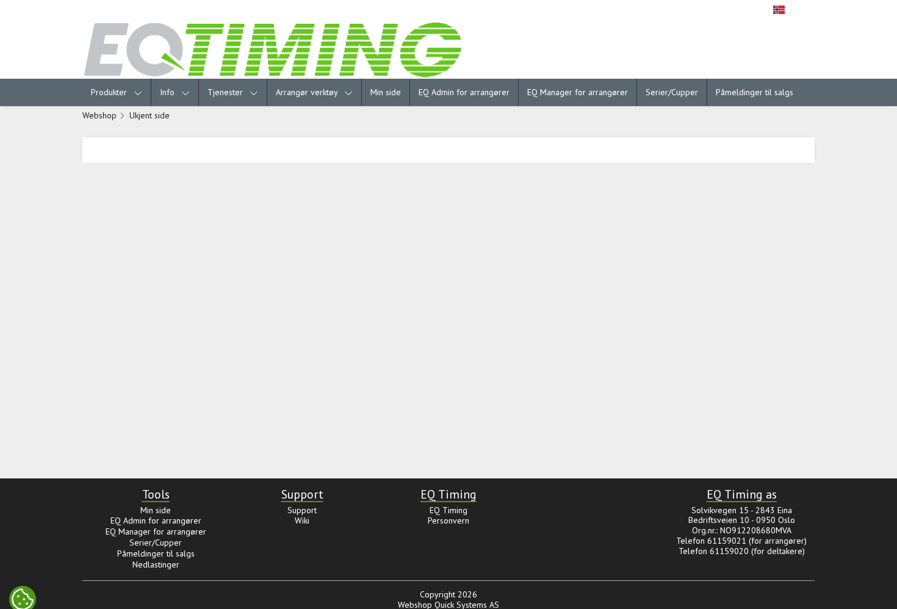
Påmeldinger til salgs (754, 92)
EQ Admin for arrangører (464, 92)
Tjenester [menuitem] (226, 92)
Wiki (302, 520)
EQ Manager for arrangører (577, 92)
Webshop (99, 115)
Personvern (448, 520)
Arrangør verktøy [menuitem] (308, 92)
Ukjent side (149, 115)
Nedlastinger (155, 564)
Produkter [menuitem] (110, 92)
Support (302, 510)
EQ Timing (448, 510)
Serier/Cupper (672, 92)
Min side (385, 92)
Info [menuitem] (168, 92)
